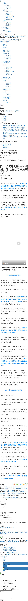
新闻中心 (5, 21)
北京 (7, 553)
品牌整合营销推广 (10, 16)
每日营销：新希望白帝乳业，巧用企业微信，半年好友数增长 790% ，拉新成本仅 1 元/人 (13, 492)
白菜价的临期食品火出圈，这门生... (11, 498)
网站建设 (8, 13)
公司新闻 (8, 22)
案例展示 (5, 27)
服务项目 (5, 10)
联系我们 (5, 30)
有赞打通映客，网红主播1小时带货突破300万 (14, 126)
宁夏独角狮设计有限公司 (9, 547)
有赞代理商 (22, 36)
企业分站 (7, 40)
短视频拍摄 (9, 19)
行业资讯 (8, 24)
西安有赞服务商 (16, 36)
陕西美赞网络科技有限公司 (9, 549)
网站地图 (13, 40)
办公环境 (8, 7)
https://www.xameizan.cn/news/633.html (15, 487)
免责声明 (4, 556)
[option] (14, 243)
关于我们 (5, 4)
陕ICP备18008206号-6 (14, 540)
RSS (17, 40)
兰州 (14, 553)
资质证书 (8, 8)
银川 (17, 553)
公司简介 (8, 5)
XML (20, 40)
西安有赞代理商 (8, 36)
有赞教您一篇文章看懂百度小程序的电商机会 (14, 127)
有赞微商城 (9, 11)
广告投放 (8, 18)
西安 (12, 553)
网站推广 (8, 14)
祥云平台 (8, 554)
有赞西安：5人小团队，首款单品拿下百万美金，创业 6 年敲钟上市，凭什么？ (14, 489)
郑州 (9, 553)
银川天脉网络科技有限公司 (9, 550)
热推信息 (2, 40)
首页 (4, 2)
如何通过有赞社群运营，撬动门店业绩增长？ (14, 129)
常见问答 (8, 25)
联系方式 (8, 31)
